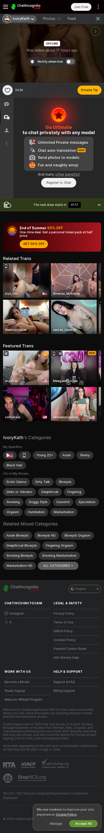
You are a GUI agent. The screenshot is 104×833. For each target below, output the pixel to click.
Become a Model (17, 682)
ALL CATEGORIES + (58, 565)
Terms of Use (63, 622)
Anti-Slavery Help (66, 657)
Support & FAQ (64, 682)
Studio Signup (15, 691)
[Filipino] (10, 455)
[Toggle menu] (5, 7)
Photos (52, 18)
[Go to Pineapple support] (8, 778)
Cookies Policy (65, 640)
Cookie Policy (66, 814)
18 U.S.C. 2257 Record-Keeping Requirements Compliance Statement (45, 796)
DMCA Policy (63, 631)
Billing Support (64, 691)
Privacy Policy (64, 613)
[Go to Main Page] (31, 7)
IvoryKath (13, 437)
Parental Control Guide (70, 649)
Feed (71, 18)
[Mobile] (25, 455)
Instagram (17, 613)
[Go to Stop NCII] (32, 778)
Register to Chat (58, 182)
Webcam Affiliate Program (23, 699)
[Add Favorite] (8, 90)
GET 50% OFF (33, 244)
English (80, 589)
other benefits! (67, 174)
